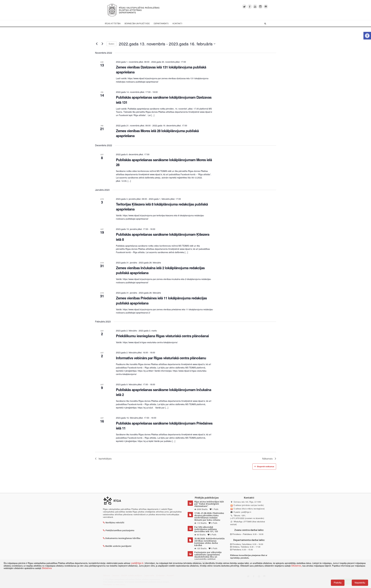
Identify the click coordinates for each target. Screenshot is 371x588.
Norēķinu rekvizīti (115, 522)
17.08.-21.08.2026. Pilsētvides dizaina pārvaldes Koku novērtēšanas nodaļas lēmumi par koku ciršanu (209, 516)
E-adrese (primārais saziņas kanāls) (249, 505)
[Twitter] (244, 6)
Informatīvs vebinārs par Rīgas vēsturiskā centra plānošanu (161, 357)
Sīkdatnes (296, 565)
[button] (367, 35)
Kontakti (177, 23)
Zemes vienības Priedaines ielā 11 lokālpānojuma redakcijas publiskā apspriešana (161, 300)
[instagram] (260, 6)
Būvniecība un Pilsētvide (137, 23)
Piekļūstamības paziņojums (120, 530)
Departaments (161, 23)
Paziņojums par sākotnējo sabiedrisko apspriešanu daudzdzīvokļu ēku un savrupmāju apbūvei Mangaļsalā (208, 557)
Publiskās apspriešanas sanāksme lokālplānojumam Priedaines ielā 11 (164, 425)
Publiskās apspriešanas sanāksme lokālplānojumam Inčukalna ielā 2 (163, 392)
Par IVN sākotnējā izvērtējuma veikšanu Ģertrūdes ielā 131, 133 (206, 529)
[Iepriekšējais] (97, 44)
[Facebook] (249, 6)
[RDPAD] (133, 9)
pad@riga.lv (246, 512)
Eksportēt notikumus (265, 466)
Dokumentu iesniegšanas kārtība (122, 538)
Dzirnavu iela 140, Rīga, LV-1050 (247, 501)
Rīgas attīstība (113, 23)
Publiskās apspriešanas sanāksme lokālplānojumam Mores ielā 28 (164, 162)
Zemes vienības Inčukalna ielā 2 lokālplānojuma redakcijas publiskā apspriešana (160, 270)
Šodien (111, 43)
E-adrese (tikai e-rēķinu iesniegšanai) (249, 508)
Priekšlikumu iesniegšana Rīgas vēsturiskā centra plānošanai (162, 335)
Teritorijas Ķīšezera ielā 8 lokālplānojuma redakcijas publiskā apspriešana (162, 206)
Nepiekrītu (360, 582)
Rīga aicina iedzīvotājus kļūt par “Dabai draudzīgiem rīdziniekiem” (209, 504)
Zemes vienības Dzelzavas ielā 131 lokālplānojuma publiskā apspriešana (161, 69)
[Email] (265, 6)
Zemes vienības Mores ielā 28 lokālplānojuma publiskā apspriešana (157, 133)
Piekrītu (338, 582)
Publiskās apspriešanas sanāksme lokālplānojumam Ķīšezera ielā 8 (162, 237)
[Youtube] (255, 6)
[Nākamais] (102, 44)
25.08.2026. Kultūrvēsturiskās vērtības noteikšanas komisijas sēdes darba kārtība (209, 542)
